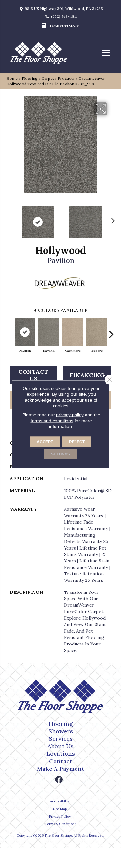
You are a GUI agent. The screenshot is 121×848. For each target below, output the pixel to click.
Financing (87, 375)
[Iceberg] (96, 332)
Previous (9, 218)
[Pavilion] (25, 332)
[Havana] (49, 332)
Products (66, 78)
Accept (45, 441)
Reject (77, 441)
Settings (60, 454)
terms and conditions (52, 420)
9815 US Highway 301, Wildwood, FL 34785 (64, 8)
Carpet (48, 78)
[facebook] (59, 780)
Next (111, 218)
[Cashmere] (73, 332)
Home (12, 78)
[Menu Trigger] (106, 52)
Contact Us (33, 375)
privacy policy (70, 414)
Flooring (30, 78)
